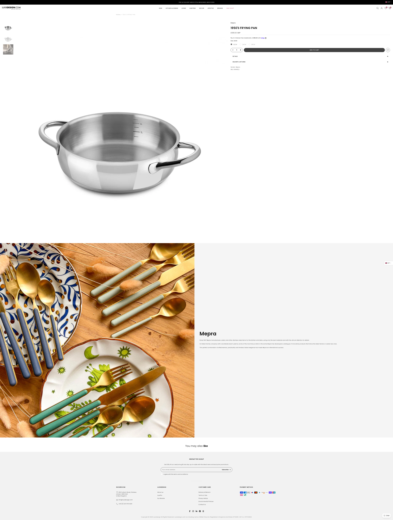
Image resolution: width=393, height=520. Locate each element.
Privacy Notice (203, 498)
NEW (160, 8)
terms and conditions (181, 474)
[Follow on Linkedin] (196, 511)
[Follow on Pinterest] (200, 511)
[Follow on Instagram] (193, 511)
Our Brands (161, 498)
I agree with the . (175, 474)
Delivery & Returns (204, 492)
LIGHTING (193, 8)
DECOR (201, 8)
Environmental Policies (206, 501)
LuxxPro (159, 495)
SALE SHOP (230, 8)
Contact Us (202, 504)
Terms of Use (203, 495)
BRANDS (220, 8)
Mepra (238, 67)
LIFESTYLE (211, 8)
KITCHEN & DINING (172, 8)
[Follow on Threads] (203, 511)
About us (160, 492)
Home (118, 15)
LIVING (184, 8)
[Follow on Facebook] (190, 511)
